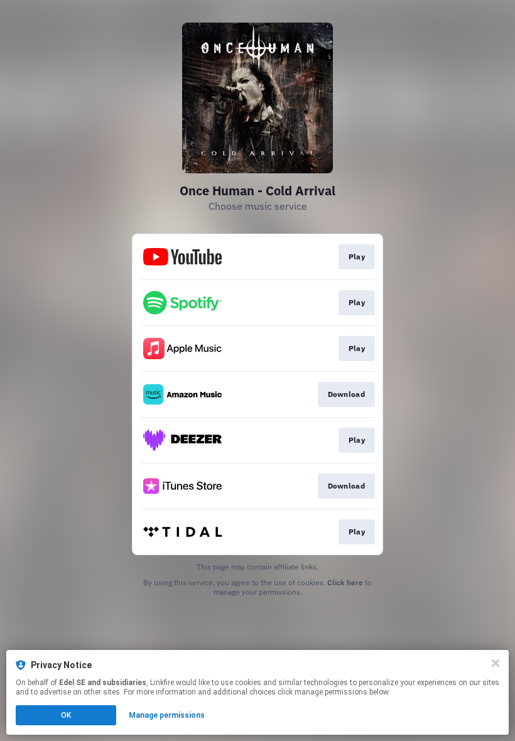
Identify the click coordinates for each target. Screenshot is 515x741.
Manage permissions (167, 715)
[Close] (495, 663)
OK (66, 715)
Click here (345, 582)
